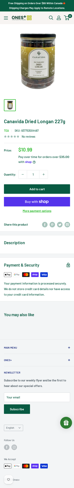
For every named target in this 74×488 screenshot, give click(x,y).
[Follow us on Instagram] (14, 447)
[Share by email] (67, 224)
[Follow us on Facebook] (6, 447)
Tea (6, 130)
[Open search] (51, 18)
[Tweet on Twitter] (60, 224)
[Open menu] (6, 18)
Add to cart (37, 189)
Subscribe (17, 409)
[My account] (59, 18)
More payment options (37, 211)
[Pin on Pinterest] (52, 224)
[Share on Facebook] (45, 224)
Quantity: (10, 174)
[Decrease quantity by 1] (23, 174)
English (10, 427)
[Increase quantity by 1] (43, 174)
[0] (66, 17)
